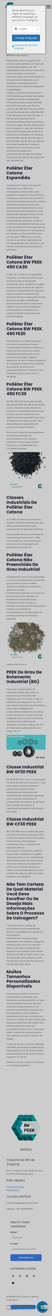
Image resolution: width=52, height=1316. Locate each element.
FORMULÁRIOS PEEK (15, 1186)
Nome (14, 1232)
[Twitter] (20, 1276)
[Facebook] (13, 1276)
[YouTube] (13, 1283)
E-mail (14, 1244)
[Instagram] (27, 1276)
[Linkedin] (34, 1276)
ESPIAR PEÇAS (12, 1190)
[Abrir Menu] (48, 7)
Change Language (26, 38)
